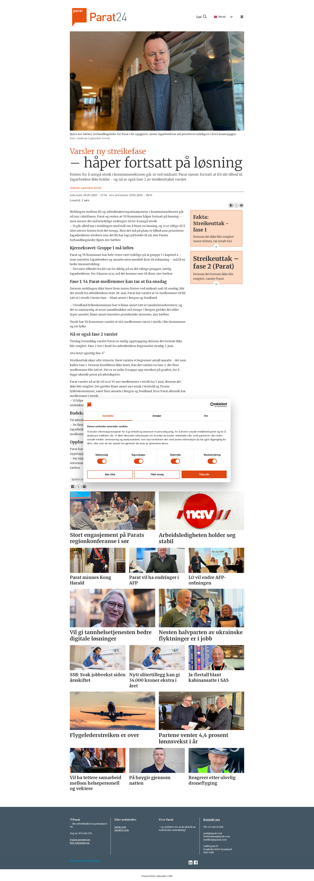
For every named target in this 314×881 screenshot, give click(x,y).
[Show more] (216, 246)
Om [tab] (206, 415)
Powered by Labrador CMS (157, 876)
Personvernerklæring (85, 860)
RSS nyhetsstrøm (79, 842)
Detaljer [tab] (157, 415)
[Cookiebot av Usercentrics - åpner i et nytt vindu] (212, 404)
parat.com (120, 826)
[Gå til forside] (110, 17)
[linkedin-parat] (190, 862)
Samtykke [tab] (108, 415)
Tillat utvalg (157, 474)
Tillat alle (204, 474)
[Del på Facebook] (230, 205)
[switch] (138, 461)
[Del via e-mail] (241, 205)
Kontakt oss (211, 819)
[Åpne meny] (242, 17)
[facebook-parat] (196, 862)
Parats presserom (80, 839)
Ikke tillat (110, 474)
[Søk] (201, 17)
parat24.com (121, 830)
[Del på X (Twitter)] (236, 205)
